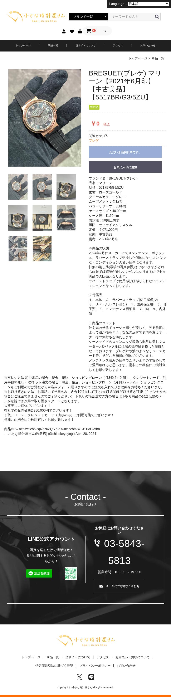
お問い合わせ (147, 45)
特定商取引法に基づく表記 (54, 665)
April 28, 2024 (85, 434)
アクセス (118, 45)
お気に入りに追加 (125, 167)
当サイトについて (85, 45)
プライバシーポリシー (95, 665)
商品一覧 (53, 45)
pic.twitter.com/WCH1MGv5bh (78, 429)
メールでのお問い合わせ (122, 586)
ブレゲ (94, 140)
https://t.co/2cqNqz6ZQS (37, 429)
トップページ (23, 45)
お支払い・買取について (132, 657)
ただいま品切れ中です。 (125, 152)
